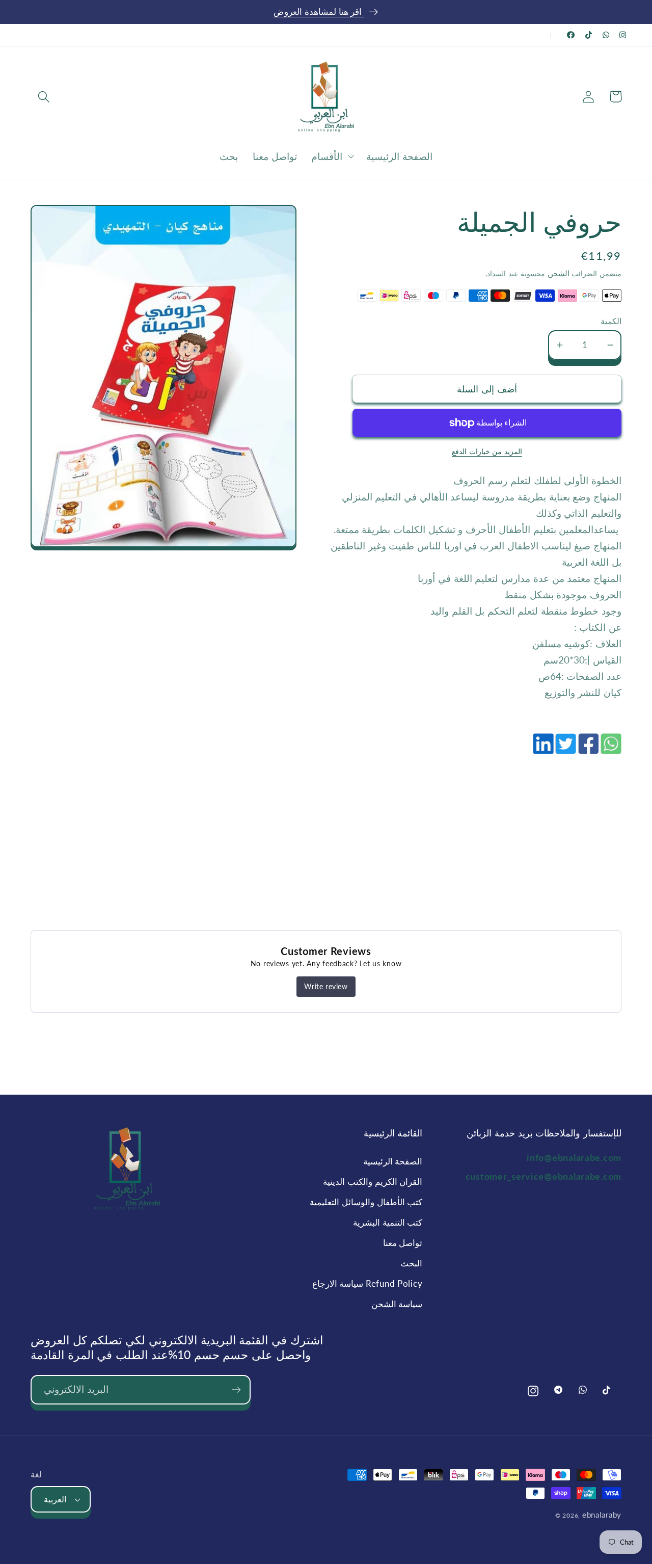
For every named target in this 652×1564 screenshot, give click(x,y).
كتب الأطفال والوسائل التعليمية (366, 1202)
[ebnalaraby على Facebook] (571, 35)
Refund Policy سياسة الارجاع (367, 1283)
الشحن (557, 273)
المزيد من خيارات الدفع (487, 451)
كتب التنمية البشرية (387, 1222)
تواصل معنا (403, 1242)
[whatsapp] (610, 749)
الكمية (611, 321)
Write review (325, 986)
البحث (411, 1263)
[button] (44, 96)
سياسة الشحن (397, 1303)
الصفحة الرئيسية (393, 1161)
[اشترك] (236, 1389)
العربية (55, 1499)
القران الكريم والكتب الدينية (372, 1181)
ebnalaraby (601, 1514)
